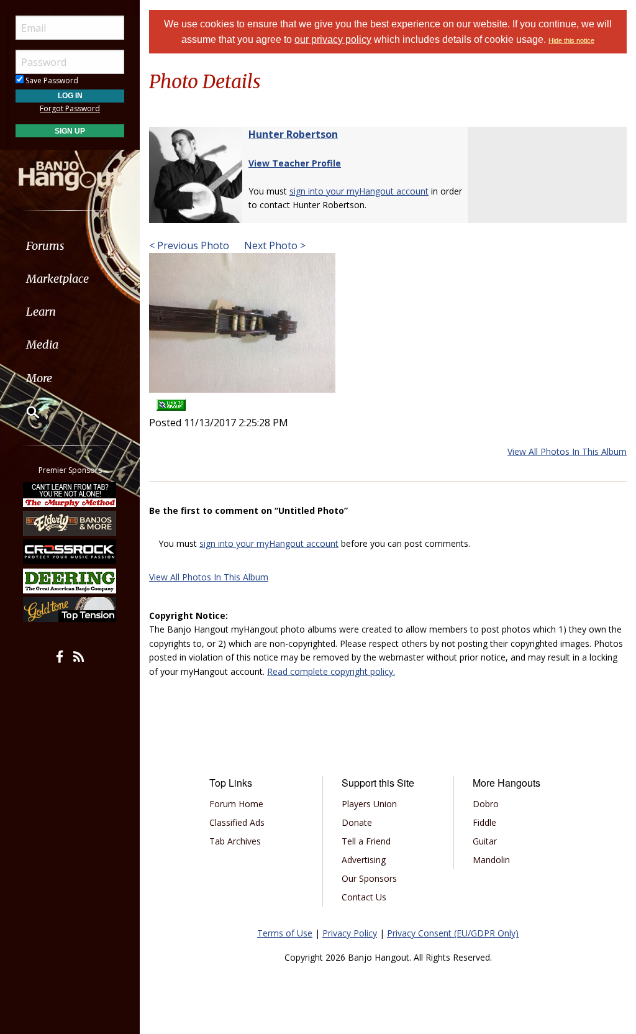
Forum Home (236, 804)
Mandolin (491, 860)
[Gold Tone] (70, 609)
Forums (45, 246)
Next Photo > (274, 245)
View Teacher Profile (294, 163)
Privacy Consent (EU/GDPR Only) (453, 933)
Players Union (369, 804)
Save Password (51, 80)
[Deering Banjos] (70, 581)
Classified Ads (237, 822)
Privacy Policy (349, 933)
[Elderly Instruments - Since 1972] (70, 523)
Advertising (364, 860)
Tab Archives (235, 841)
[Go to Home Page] (70, 169)
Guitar (485, 841)
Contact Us (364, 897)
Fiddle (484, 822)
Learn (41, 311)
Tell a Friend (366, 841)
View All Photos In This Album (567, 451)
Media (42, 344)
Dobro (486, 804)
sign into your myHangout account (359, 191)
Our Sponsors (369, 878)
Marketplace (57, 279)
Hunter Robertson (293, 134)
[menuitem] (70, 245)
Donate (357, 822)
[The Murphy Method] (70, 494)
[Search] (25, 412)
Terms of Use (284, 933)
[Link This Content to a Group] (171, 401)
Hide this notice (571, 40)
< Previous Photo (189, 245)
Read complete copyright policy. (331, 671)
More (39, 378)
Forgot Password (70, 108)
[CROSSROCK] (70, 552)
